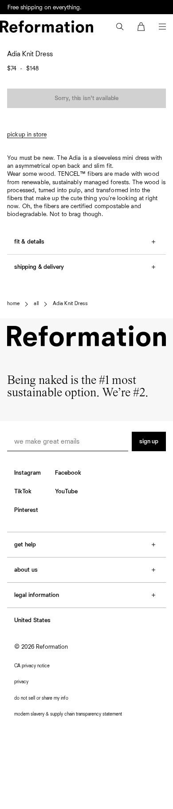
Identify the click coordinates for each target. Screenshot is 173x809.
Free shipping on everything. (45, 7)
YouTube (66, 491)
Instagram (27, 473)
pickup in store (27, 135)
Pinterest (26, 510)
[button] (119, 26)
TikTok (22, 491)
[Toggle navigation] (162, 26)
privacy (21, 681)
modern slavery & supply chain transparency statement (68, 714)
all (36, 303)
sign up (148, 441)
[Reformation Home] (46, 26)
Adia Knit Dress (70, 303)
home (13, 303)
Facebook (68, 473)
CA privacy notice (32, 665)
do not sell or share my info (41, 698)
